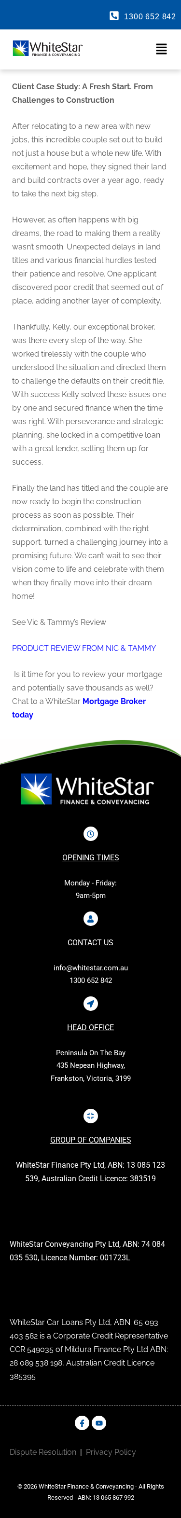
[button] (134, 49)
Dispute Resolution (43, 1452)
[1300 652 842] (114, 16)
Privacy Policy (111, 1452)
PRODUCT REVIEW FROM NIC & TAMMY (84, 648)
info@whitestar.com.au (91, 968)
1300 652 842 (150, 17)
